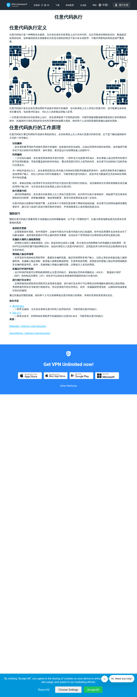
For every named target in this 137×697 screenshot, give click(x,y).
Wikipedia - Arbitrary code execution (27, 326)
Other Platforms (68, 385)
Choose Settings (68, 689)
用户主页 (123, 5)
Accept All (93, 689)
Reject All (43, 689)
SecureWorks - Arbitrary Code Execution (29, 333)
